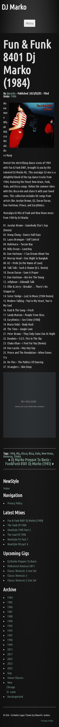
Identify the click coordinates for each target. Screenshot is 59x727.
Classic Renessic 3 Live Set (21, 570)
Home (6, 488)
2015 (10, 649)
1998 (10, 640)
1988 (10, 616)
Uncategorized (15, 696)
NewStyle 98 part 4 (17, 544)
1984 (13, 96)
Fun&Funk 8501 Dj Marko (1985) (28, 463)
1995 (10, 630)
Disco (24, 453)
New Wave (47, 453)
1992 (10, 625)
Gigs (9, 673)
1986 (10, 607)
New (9, 682)
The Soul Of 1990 (16, 534)
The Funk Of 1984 (16, 525)
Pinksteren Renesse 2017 (21, 566)
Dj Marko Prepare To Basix (30, 459)
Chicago (11, 687)
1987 (10, 611)
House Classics (15, 677)
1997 (10, 635)
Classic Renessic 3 (17, 575)
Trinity (17, 456)
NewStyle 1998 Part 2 (19, 529)
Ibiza (31, 453)
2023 (10, 663)
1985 (10, 602)
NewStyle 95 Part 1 (17, 539)
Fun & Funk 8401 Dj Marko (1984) (25, 520)
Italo (37, 453)
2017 (10, 654)
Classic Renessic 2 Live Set (21, 580)
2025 (10, 668)
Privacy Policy (14, 503)
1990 (10, 621)
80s (18, 453)
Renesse (7, 456)
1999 (10, 644)
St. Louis (11, 691)
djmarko (11, 93)
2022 (10, 659)
